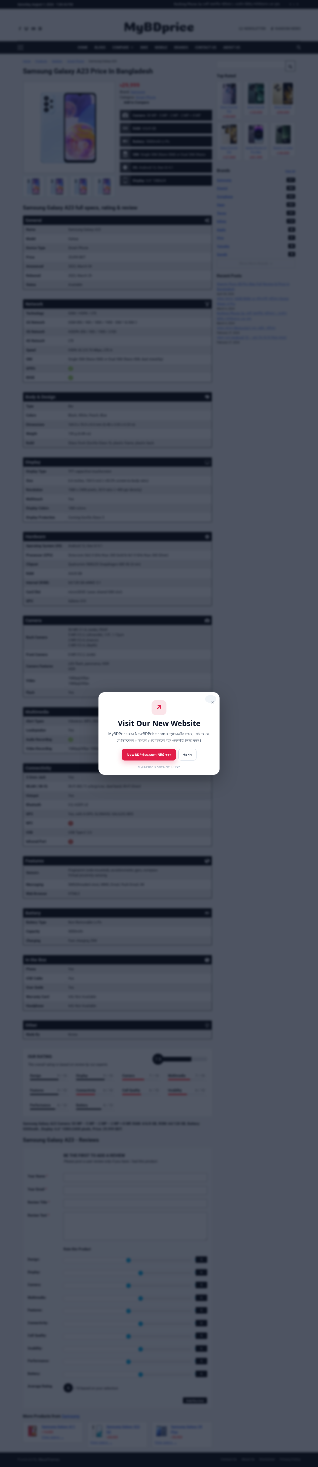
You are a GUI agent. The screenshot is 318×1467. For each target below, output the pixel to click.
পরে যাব (187, 754)
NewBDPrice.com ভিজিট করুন (149, 754)
